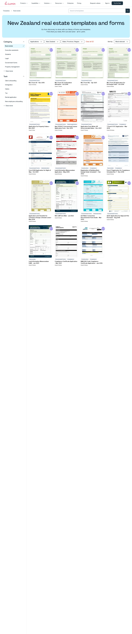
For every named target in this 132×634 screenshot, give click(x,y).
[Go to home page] (10, 3)
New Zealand (50, 41)
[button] (14, 71)
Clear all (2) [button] (90, 41)
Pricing (79, 3)
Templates (6, 11)
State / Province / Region (70, 41)
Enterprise (70, 3)
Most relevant (120, 41)
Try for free (117, 3)
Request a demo (95, 3)
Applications (34, 41)
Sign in (107, 3)
